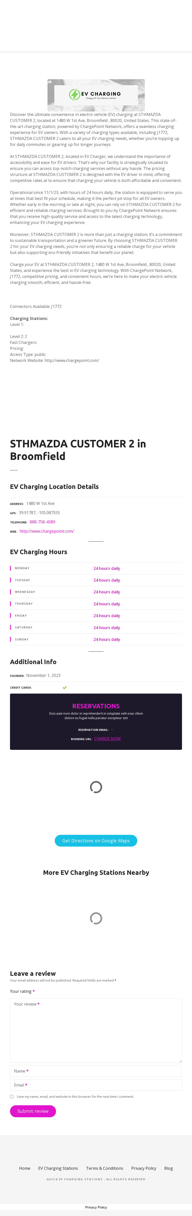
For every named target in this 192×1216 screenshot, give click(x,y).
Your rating (21, 991)
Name (18, 1071)
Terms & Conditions (104, 1168)
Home (24, 1168)
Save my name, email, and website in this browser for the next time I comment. (75, 1096)
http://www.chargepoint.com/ (47, 531)
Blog (168, 1168)
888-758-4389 (42, 522)
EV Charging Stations (58, 1168)
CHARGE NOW (107, 738)
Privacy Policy (143, 1168)
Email (17, 1085)
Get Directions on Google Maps (96, 841)
